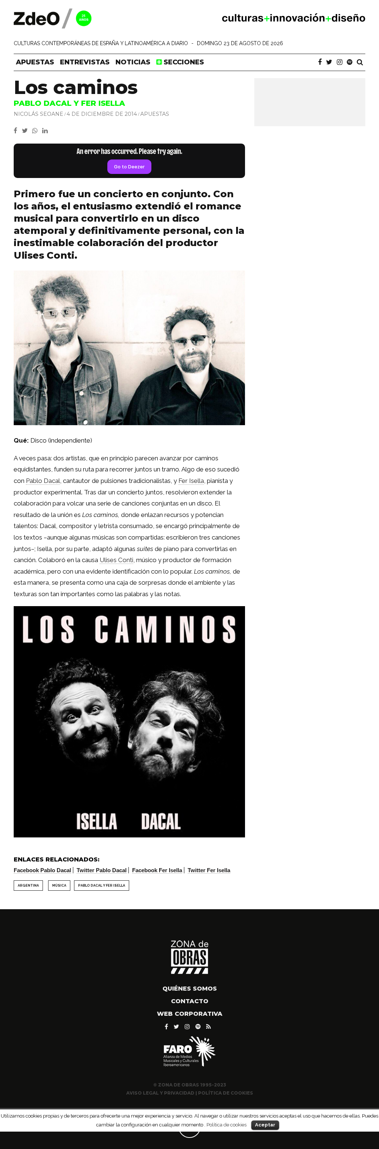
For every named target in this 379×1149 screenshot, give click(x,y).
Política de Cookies (225, 1093)
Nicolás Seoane (38, 114)
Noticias (132, 62)
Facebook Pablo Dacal (42, 870)
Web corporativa (189, 1013)
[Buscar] (360, 62)
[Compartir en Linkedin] (46, 130)
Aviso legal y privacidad (160, 1093)
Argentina (28, 885)
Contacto (189, 1001)
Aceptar (265, 1125)
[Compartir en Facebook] (18, 130)
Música (59, 885)
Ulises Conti (116, 560)
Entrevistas (85, 62)
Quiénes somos (189, 988)
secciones (183, 62)
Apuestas (35, 62)
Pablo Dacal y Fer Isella (101, 885)
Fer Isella (191, 480)
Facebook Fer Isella (157, 870)
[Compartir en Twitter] (27, 130)
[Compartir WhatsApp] (36, 130)
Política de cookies (226, 1125)
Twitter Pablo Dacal (102, 870)
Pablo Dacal (43, 480)
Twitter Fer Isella (209, 870)
